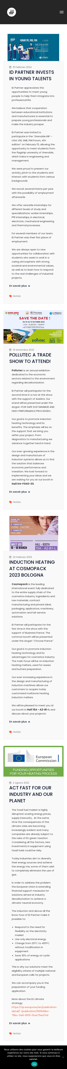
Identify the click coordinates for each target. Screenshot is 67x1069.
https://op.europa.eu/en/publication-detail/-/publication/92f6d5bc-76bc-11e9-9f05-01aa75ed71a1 (34, 1011)
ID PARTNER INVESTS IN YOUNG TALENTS (31, 75)
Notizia (17, 296)
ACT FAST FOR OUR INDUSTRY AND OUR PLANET (31, 794)
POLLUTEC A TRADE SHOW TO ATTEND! (30, 358)
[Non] (63, 1057)
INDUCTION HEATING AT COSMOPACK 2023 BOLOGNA (32, 568)
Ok (34, 1064)
